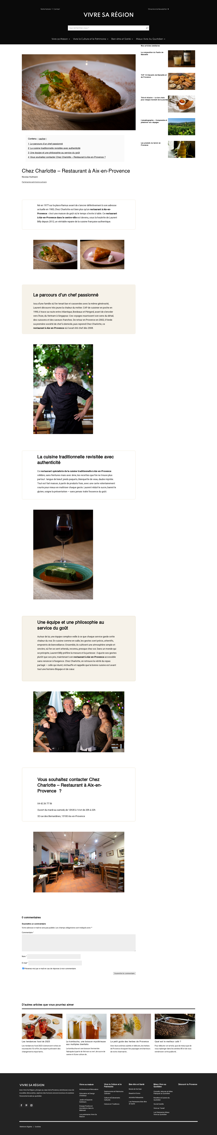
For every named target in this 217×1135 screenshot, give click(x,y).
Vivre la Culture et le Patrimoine (89, 39)
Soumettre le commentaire (125, 1022)
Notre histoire (46, 9)
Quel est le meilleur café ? (168, 1091)
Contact (56, 9)
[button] (5, 1131)
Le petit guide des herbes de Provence (129, 1091)
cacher (42, 139)
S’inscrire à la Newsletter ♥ (158, 9)
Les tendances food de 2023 (36, 1091)
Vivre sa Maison (60, 39)
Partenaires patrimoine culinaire (34, 182)
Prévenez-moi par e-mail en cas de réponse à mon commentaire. (50, 1017)
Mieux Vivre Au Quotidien (149, 39)
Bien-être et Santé (121, 39)
